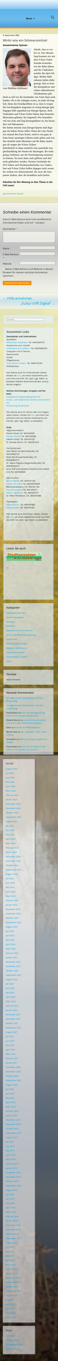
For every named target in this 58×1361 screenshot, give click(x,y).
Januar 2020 (11, 1115)
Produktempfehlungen (17, 643)
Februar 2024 (12, 900)
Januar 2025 (11, 852)
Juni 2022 (10, 988)
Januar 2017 (11, 1273)
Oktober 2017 (12, 1234)
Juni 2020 (10, 1093)
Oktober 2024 (12, 865)
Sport (8, 661)
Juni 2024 (10, 883)
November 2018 (13, 1177)
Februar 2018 (12, 1216)
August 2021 (11, 1032)
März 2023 (11, 948)
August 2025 (11, 821)
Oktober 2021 (12, 1023)
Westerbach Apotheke (16, 342)
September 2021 (13, 1027)
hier (19, 375)
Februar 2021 (12, 1058)
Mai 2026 (10, 782)
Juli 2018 (10, 1194)
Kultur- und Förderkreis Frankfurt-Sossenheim (28, 399)
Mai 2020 (10, 1098)
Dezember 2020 (13, 1067)
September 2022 (13, 975)
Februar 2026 (12, 795)
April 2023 (10, 944)
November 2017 (13, 1229)
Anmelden (10, 1335)
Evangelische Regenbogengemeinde (23, 396)
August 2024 (11, 874)
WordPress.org (13, 1349)
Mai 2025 (10, 834)
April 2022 (10, 997)
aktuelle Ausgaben (15, 617)
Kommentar (10, 228)
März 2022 (11, 1001)
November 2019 (13, 1124)
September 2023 (13, 922)
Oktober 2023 (12, 918)
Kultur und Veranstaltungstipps (21, 635)
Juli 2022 (10, 983)
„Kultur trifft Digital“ (37, 303)
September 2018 (13, 1185)
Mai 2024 (10, 887)
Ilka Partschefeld (14, 489)
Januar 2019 (11, 1168)
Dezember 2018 (13, 1172)
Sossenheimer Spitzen (16, 656)
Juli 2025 (10, 825)
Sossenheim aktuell (14, 193)
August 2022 (11, 979)
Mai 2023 (10, 940)
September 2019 (13, 1133)
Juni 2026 (10, 777)
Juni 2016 (10, 1304)
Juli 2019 (10, 1141)
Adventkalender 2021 (16, 613)
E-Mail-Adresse (10, 256)
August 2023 (11, 926)
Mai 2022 (10, 992)
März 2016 (11, 1317)
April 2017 (10, 1260)
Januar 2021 (11, 1062)
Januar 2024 (11, 904)
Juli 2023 (10, 931)
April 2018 (10, 1207)
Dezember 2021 (13, 1014)
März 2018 (11, 1212)
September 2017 (13, 1238)
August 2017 (11, 1242)
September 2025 (13, 817)
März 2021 (11, 1054)
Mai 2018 (10, 1203)
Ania (8, 698)
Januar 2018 (11, 1220)
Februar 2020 (12, 1111)
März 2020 (11, 1106)
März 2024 (11, 896)
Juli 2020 (10, 1089)
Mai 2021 (10, 1045)
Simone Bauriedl (14, 483)
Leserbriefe (11, 639)
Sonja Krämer (12, 507)
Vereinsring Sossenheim (17, 405)
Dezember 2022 (13, 962)
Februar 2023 (12, 953)
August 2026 (11, 768)
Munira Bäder (12, 480)
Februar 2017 (12, 1269)
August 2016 (11, 1295)
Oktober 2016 (12, 1286)
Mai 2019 (10, 1150)
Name (7, 248)
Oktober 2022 (12, 970)
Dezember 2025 (13, 804)
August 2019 (11, 1137)
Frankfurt (10, 626)
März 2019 (11, 1159)
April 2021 (10, 1049)
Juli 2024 (10, 878)
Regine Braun (12, 504)
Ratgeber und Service (16, 648)
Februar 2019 (12, 1163)
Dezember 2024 (13, 856)
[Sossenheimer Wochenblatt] (29, 8)
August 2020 (11, 1084)
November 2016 (13, 1282)
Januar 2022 (11, 1010)
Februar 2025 (12, 847)
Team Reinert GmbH (15, 363)
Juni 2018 (10, 1198)
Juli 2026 (10, 773)
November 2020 (13, 1071)
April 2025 (10, 839)
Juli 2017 (10, 1247)
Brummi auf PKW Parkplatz (27, 727)
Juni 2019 (10, 1146)
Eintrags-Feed (12, 1340)
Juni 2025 (10, 830)
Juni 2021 (10, 1041)
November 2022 (13, 966)
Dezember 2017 (13, 1225)
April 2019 (10, 1155)
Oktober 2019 (12, 1128)
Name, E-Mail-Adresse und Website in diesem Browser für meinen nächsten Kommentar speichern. (28, 272)
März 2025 (11, 843)
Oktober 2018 (12, 1181)
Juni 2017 (10, 1251)
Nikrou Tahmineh (14, 492)
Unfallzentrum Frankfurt (17, 348)
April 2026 (10, 786)
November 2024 (13, 861)
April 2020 (10, 1102)
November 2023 (13, 913)
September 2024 (13, 869)
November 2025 (13, 808)
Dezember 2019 (13, 1120)
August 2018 (11, 1190)
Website (7, 263)
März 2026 (11, 790)
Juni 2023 (10, 935)
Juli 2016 (10, 1299)
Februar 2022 (12, 1005)
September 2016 (13, 1291)
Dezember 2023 (13, 909)
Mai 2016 (10, 1308)
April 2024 (10, 891)
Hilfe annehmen (17, 298)
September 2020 (13, 1080)
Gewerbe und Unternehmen (19, 630)
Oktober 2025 (12, 812)
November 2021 (13, 1019)
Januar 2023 (11, 957)
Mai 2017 (10, 1256)
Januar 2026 (11, 799)
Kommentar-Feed (14, 1344)
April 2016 (10, 1313)
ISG (7, 402)
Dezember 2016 (13, 1277)
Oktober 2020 (12, 1076)
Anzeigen (10, 621)
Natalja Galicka (13, 436)
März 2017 (11, 1264)
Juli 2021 (10, 1036)
